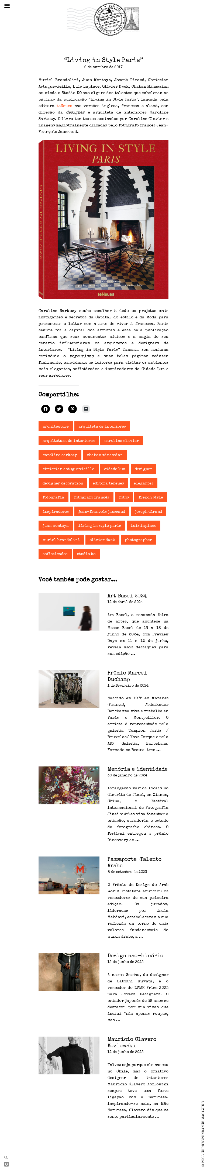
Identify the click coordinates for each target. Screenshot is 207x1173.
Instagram (8, 1165)
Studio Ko (86, 554)
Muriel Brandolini (61, 540)
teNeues (63, 106)
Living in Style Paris (99, 526)
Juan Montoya (56, 526)
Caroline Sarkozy (60, 455)
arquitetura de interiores (69, 441)
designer (143, 469)
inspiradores (56, 512)
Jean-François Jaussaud (101, 512)
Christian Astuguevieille (68, 469)
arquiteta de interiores (102, 427)
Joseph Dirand (148, 512)
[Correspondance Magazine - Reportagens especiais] (103, 19)
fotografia (53, 498)
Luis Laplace (143, 526)
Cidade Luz (114, 469)
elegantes (143, 484)
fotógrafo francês (91, 498)
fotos (124, 498)
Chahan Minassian (105, 455)
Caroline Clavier (121, 441)
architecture (56, 427)
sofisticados (55, 554)
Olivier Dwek (102, 540)
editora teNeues (108, 484)
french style (151, 498)
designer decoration (63, 484)
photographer (138, 540)
